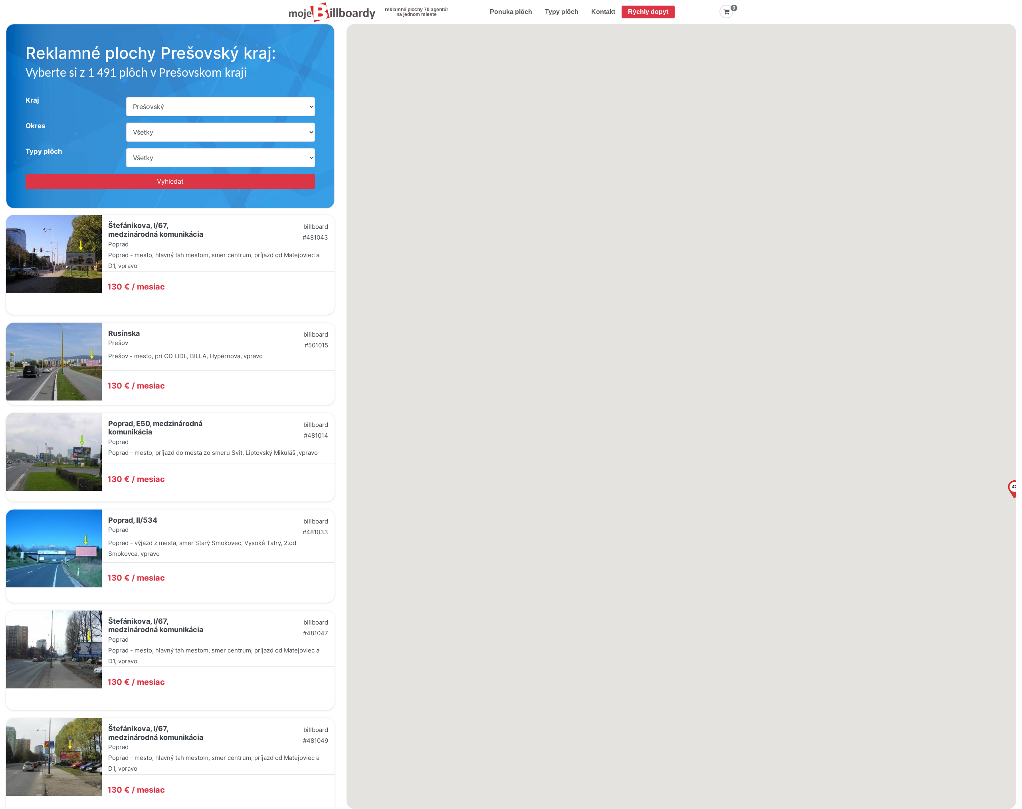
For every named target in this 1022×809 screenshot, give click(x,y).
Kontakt (603, 11)
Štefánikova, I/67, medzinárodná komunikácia (155, 229)
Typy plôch (561, 11)
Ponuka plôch (511, 11)
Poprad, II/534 (132, 520)
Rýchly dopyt (648, 11)
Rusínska (124, 333)
